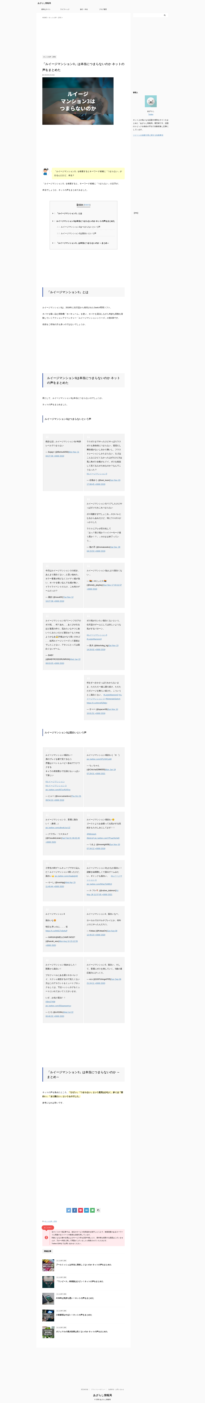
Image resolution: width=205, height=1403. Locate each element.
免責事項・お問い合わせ (116, 1389)
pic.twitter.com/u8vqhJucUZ (58, 828)
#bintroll (90, 838)
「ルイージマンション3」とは (68, 213)
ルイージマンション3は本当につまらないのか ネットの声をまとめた (84, 221)
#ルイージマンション (55, 782)
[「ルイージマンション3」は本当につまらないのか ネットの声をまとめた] (86, 1210)
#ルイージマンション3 (97, 474)
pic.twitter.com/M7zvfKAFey (58, 790)
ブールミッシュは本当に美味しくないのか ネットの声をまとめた (84, 1265)
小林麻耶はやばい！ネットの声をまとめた (74, 1315)
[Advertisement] (83, 36)
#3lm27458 (50, 1002)
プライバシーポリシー (98, 1389)
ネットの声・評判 (50, 1221)
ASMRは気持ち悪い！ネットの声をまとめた (75, 1298)
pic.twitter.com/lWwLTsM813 (99, 884)
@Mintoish (91, 834)
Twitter (150, 114)
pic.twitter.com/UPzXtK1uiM (99, 759)
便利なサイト (46, 9)
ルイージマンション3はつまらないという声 (78, 227)
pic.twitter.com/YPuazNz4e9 (106, 838)
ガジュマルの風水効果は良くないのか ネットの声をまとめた (82, 1332)
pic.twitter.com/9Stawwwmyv (58, 1006)
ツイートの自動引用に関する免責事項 (148, 135)
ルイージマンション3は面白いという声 (76, 233)
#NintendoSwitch (112, 699)
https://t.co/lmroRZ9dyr (97, 703)
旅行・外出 (84, 9)
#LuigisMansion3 (94, 639)
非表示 (87, 205)
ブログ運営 (103, 9)
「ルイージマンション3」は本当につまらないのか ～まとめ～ (81, 243)
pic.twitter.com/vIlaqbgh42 (66, 876)
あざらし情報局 (44, 3)
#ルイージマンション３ (56, 786)
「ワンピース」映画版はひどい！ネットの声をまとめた (79, 1281)
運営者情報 (84, 1389)
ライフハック (65, 9)
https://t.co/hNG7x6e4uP (56, 931)
